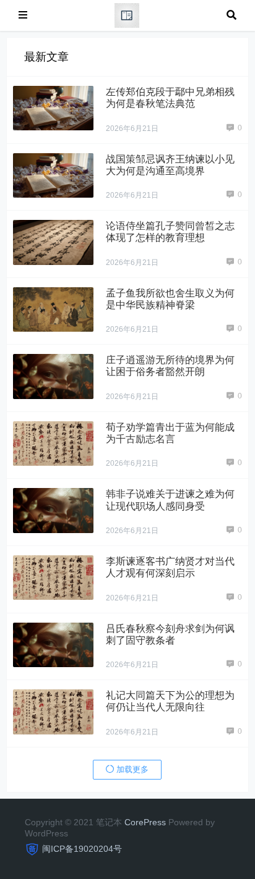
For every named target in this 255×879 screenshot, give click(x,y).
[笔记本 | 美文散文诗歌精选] (127, 14)
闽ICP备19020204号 (82, 849)
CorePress (145, 822)
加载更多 (131, 769)
